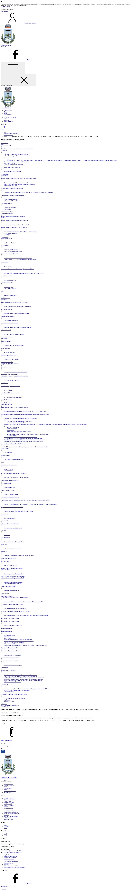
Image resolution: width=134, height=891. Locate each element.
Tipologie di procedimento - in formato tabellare (15, 372)
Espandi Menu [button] (4, 143)
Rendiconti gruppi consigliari (11, 199)
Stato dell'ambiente (8, 636)
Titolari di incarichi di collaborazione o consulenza (13, 216)
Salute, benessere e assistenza (11, 816)
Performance (4, 299)
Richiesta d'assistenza (9, 859)
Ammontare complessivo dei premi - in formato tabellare (17, 327)
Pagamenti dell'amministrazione (8, 558)
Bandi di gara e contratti (6, 404)
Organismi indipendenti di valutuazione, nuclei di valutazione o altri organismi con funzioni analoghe (25, 500)
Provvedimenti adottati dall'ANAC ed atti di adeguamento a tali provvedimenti (23, 680)
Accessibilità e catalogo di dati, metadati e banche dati (14, 694)
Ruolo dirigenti (7, 234)
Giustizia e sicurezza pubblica (11, 812)
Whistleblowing (4, 706)
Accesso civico (4, 684)
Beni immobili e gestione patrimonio (9, 480)
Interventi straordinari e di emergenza (10, 657)
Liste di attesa (4, 544)
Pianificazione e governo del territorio (10, 618)
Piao (8, 159)
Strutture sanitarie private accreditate (9, 647)
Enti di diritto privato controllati (8, 355)
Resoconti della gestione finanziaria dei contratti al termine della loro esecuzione (23, 441)
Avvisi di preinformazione (13, 427)
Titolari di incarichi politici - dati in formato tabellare (16, 182)
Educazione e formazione (10, 810)
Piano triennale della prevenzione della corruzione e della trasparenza (20, 675)
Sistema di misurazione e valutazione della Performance (14, 302)
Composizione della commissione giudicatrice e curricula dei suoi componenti (23, 438)
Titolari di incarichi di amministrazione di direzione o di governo (19, 184)
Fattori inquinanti (8, 638)
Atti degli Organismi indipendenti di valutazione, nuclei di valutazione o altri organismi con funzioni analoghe (30, 504)
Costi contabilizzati (5, 537)
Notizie (5, 825)
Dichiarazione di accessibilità (11, 866)
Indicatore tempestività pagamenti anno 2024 (11, 568)
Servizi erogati (4, 520)
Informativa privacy (8, 863)
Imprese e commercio (9, 802)
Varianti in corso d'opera (6, 596)
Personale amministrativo (10, 791)
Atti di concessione (5, 455)
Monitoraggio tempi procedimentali (9, 374)
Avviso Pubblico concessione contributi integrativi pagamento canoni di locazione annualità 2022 (24, 446)
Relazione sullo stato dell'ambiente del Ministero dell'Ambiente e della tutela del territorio (25, 645)
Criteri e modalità (5, 448)
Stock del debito (5, 561)
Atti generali (4, 150)
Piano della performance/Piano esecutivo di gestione (16, 313)
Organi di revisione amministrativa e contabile (12, 507)
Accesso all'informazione (10, 117)
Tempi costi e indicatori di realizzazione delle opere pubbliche (16, 611)
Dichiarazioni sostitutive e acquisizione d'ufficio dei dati (14, 376)
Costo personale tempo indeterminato (13, 251)
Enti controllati (4, 338)
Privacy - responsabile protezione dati (10, 705)
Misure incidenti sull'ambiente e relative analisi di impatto (18, 639)
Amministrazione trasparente (11, 861)
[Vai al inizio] (1, 748)
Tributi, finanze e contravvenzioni (12, 813)
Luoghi (5, 834)
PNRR (2, 144)
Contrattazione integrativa (7, 282)
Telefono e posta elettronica (7, 211)
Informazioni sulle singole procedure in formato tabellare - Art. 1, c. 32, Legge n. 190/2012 (26, 411)
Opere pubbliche (5, 593)
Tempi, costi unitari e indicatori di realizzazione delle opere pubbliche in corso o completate (26, 615)
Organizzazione (4, 175)
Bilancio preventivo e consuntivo (9, 465)
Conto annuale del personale (11, 249)
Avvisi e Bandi (10, 430)
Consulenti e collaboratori (7, 213)
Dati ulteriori (4, 704)
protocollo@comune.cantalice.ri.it (12, 850)
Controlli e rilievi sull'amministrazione (10, 497)
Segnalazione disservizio (10, 857)
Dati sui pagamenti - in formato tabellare (13, 574)
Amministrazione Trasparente (11, 133)
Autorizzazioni (7, 817)
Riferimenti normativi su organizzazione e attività (16, 154)
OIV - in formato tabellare (10, 295)
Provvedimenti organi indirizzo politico (10, 386)
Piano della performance (6, 309)
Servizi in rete (4, 551)
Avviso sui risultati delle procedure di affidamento (19, 431)
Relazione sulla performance (8, 316)
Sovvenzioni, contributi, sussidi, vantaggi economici (13, 443)
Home (5, 132)
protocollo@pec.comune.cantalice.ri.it (13, 852)
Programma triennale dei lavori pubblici (16, 422)
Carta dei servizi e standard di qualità (10, 523)
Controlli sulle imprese (6, 399)
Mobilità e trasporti (8, 808)
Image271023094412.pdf (6, 740)
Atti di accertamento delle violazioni (12, 682)
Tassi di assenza (4, 262)
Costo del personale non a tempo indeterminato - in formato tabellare (20, 259)
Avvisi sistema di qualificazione (14, 432)
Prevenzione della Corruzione (8, 670)
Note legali (6, 864)
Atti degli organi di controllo (11, 200)
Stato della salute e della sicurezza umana (14, 643)
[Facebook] (4, 127)
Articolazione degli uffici (7, 203)
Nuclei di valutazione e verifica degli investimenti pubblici (15, 597)
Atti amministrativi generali (10, 155)
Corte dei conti (4, 514)
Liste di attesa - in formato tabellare (12, 548)
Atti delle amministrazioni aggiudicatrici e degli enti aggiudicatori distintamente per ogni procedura (25, 414)
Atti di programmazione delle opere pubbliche (12, 604)
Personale (3, 217)
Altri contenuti (4, 667)
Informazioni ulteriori (12, 435)
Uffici (5, 786)
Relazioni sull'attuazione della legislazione (14, 642)
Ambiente (6, 815)
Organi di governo (8, 784)
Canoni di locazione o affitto (8, 490)
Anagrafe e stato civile (9, 798)
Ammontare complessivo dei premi (9, 323)
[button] (8, 110)
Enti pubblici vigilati (6, 341)
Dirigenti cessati (4, 237)
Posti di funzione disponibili (10, 233)
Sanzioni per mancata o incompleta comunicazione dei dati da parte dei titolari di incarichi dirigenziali (28, 192)
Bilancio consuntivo (8, 470)
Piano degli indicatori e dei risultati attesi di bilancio (13, 473)
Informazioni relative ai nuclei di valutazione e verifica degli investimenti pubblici (23, 601)
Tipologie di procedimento (7, 367)
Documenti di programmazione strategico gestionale (16, 161)
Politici (5, 789)
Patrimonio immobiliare (6, 483)
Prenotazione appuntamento (10, 856)
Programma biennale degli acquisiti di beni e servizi (19, 421)
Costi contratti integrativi (10, 288)
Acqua (5, 118)
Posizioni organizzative (6, 238)
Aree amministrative (9, 785)
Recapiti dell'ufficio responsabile (12, 380)
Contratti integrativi (8, 287)
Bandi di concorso (8, 135)
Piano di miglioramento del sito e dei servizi (14, 867)
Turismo (6, 806)
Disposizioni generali (6, 145)
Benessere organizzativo (6, 336)
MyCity (4, 889)
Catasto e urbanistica (9, 805)
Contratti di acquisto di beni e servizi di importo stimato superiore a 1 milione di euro (24, 439)
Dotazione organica (5, 245)
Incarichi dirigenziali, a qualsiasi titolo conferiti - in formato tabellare (20, 231)
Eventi (5, 835)
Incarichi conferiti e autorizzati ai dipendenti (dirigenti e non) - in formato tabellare (24, 273)
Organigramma (7, 209)
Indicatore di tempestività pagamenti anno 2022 (12, 578)
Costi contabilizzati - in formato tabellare (13, 542)
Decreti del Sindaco (8, 390)
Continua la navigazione (6, 9)
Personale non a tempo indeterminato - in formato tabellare (18, 258)
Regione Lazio (4, 11)
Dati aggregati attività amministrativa (10, 363)
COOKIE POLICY (5, 7)
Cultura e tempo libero (9, 799)
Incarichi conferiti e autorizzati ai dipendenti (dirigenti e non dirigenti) (18, 269)
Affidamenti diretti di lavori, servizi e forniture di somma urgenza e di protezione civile (28, 434)
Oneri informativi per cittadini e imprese (10, 167)
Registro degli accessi (9, 691)
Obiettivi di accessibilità (9, 701)
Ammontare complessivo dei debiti (12, 583)
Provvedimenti (4, 383)
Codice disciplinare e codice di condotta (13, 164)
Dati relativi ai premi (6, 330)
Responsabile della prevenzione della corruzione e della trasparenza (20, 676)
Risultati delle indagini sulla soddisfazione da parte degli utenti (19, 555)
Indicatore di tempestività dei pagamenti (13, 582)
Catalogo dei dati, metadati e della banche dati (15, 698)
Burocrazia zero (4, 174)
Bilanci (2, 462)
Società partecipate (5, 348)
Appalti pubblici (8, 804)
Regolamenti (7, 700)
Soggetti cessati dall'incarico (10, 185)
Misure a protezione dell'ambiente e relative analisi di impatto (19, 641)
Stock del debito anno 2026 (10, 565)
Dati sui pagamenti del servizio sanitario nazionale (13, 576)
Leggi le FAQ (7, 854)
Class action (4, 530)
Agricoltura (6, 120)
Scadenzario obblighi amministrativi (12, 171)
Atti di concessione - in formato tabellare (13, 459)
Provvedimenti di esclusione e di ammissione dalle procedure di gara (20, 437)
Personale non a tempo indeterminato (10, 253)
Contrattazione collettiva (6, 275)
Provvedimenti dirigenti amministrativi (10, 393)
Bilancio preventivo (8, 469)
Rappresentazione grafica (7, 362)
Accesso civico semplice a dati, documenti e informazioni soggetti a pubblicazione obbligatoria (27, 688)
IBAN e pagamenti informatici (8, 586)
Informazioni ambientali (6, 628)
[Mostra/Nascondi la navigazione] (13, 68)
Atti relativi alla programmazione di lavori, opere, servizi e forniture (20, 418)
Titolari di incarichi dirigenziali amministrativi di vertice (14, 220)
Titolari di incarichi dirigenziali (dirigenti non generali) (14, 227)
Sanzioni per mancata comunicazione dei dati (12, 188)
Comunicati (6, 826)
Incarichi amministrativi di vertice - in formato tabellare (17, 224)
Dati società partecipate (9, 352)
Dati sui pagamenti (5, 569)
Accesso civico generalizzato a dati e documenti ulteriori (17, 690)
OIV (2, 291)
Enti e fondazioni (8, 788)
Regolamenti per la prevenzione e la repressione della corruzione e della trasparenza (24, 677)
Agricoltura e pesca (8, 819)
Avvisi (5, 828)
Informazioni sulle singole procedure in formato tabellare (14, 407)
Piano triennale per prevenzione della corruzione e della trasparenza (17, 148)
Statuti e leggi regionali (9, 163)
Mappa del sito (4, 886)
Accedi (2, 129)
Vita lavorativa (7, 801)
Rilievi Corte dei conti (9, 518)
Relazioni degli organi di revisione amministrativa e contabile (19, 511)
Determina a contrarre (12, 428)
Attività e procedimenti (6, 364)
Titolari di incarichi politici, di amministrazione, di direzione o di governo (18, 178)
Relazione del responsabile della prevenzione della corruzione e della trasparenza (23, 679)
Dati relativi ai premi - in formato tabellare (14, 334)
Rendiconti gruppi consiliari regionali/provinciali (12, 195)
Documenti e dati (8, 792)
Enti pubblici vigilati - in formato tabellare (14, 345)
